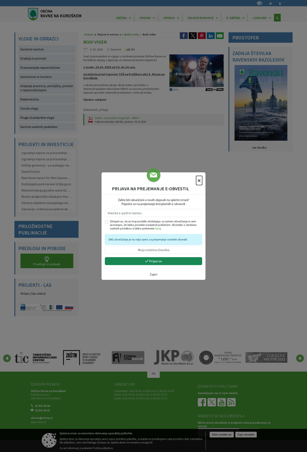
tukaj (158, 228)
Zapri (153, 274)
